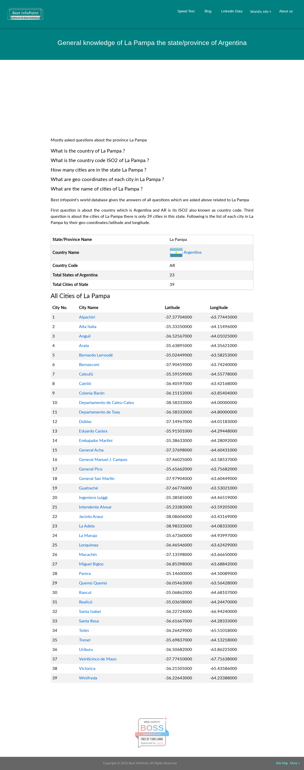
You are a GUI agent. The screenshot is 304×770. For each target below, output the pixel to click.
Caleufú (86, 374)
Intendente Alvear (95, 507)
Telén (84, 631)
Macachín (88, 555)
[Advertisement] (152, 104)
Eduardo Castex (93, 431)
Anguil (85, 336)
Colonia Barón (91, 393)
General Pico (90, 469)
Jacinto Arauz (91, 517)
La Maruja (88, 536)
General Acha (91, 450)
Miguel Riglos (91, 564)
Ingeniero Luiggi (93, 498)
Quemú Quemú (93, 583)
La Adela (87, 526)
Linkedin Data (231, 11)
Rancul (85, 593)
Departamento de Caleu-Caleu (106, 403)
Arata (84, 346)
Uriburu (86, 650)
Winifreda (88, 678)
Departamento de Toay (99, 412)
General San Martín (96, 479)
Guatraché (88, 488)
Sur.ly (160, 743)
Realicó (85, 602)
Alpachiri (87, 317)
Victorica (87, 669)
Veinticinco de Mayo (97, 659)
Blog (208, 11)
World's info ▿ (260, 12)
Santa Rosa (89, 621)
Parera (85, 574)
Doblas (85, 422)
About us (286, 11)
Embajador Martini (96, 441)
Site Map (282, 763)
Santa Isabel (90, 612)
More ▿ (295, 763)
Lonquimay (88, 545)
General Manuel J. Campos (103, 460)
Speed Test (186, 11)
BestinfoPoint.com (152, 734)
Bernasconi (89, 365)
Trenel (84, 640)
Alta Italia (87, 327)
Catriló (85, 384)
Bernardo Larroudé (96, 355)
